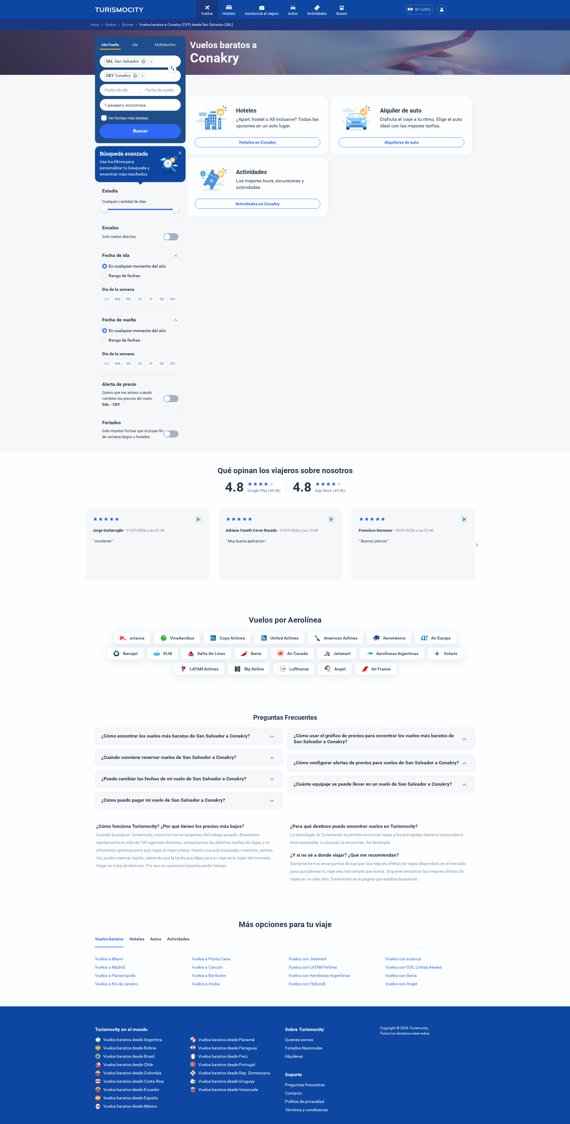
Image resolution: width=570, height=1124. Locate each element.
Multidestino (165, 44)
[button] (441, 9)
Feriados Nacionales (303, 1048)
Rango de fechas (124, 275)
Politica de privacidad (304, 1101)
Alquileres (294, 1056)
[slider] (104, 209)
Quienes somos (299, 1039)
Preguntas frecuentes (305, 1084)
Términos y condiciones (306, 1109)
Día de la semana (118, 289)
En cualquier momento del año (137, 266)
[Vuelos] (119, 9)
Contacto (293, 1093)
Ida (135, 44)
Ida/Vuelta (110, 44)
